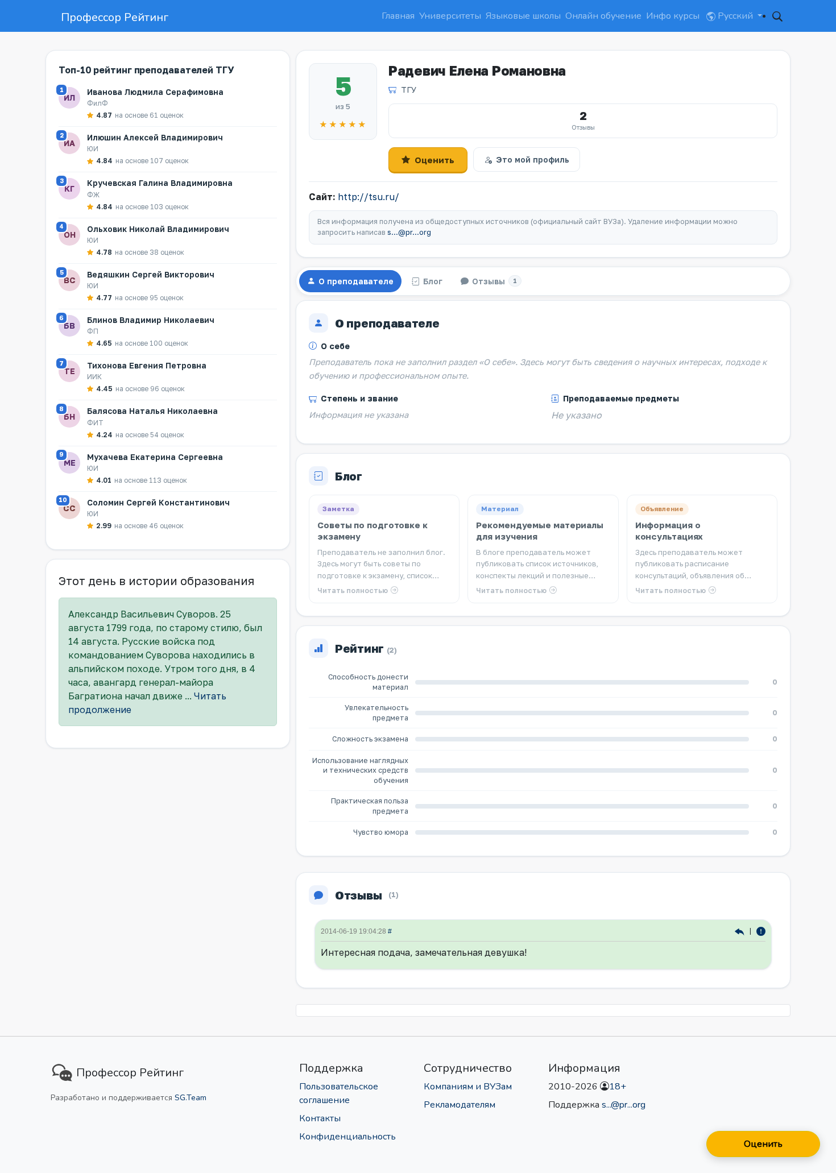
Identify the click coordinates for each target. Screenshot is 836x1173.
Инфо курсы (673, 16)
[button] (777, 16)
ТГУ (408, 89)
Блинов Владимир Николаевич (150, 320)
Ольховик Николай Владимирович (158, 229)
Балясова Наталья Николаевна (152, 411)
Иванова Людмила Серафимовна (155, 92)
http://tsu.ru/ (368, 196)
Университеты (450, 16)
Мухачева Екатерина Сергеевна (155, 457)
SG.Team (190, 1097)
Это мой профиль (532, 159)
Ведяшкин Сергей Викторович (150, 274)
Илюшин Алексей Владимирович (155, 137)
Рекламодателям (459, 1105)
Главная (398, 16)
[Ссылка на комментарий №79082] (740, 930)
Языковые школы (523, 16)
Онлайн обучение (603, 16)
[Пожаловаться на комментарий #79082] (760, 930)
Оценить (434, 160)
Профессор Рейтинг (114, 17)
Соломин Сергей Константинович (158, 502)
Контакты (320, 1118)
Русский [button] (735, 16)
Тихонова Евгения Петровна (146, 365)
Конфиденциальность (347, 1136)
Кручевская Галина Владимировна (160, 183)
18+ (617, 1086)
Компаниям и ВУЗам (468, 1086)
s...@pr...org (409, 232)
